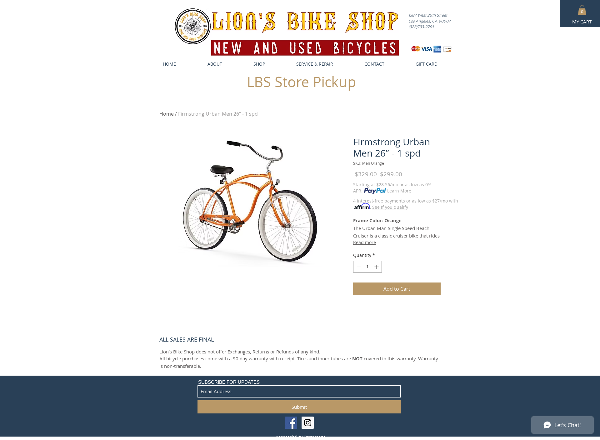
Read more (364, 242)
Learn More (399, 191)
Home (166, 113)
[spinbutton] (367, 266)
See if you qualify (390, 207)
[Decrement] (358, 266)
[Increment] (377, 266)
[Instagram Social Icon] (308, 423)
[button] (582, 10)
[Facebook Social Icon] (291, 423)
